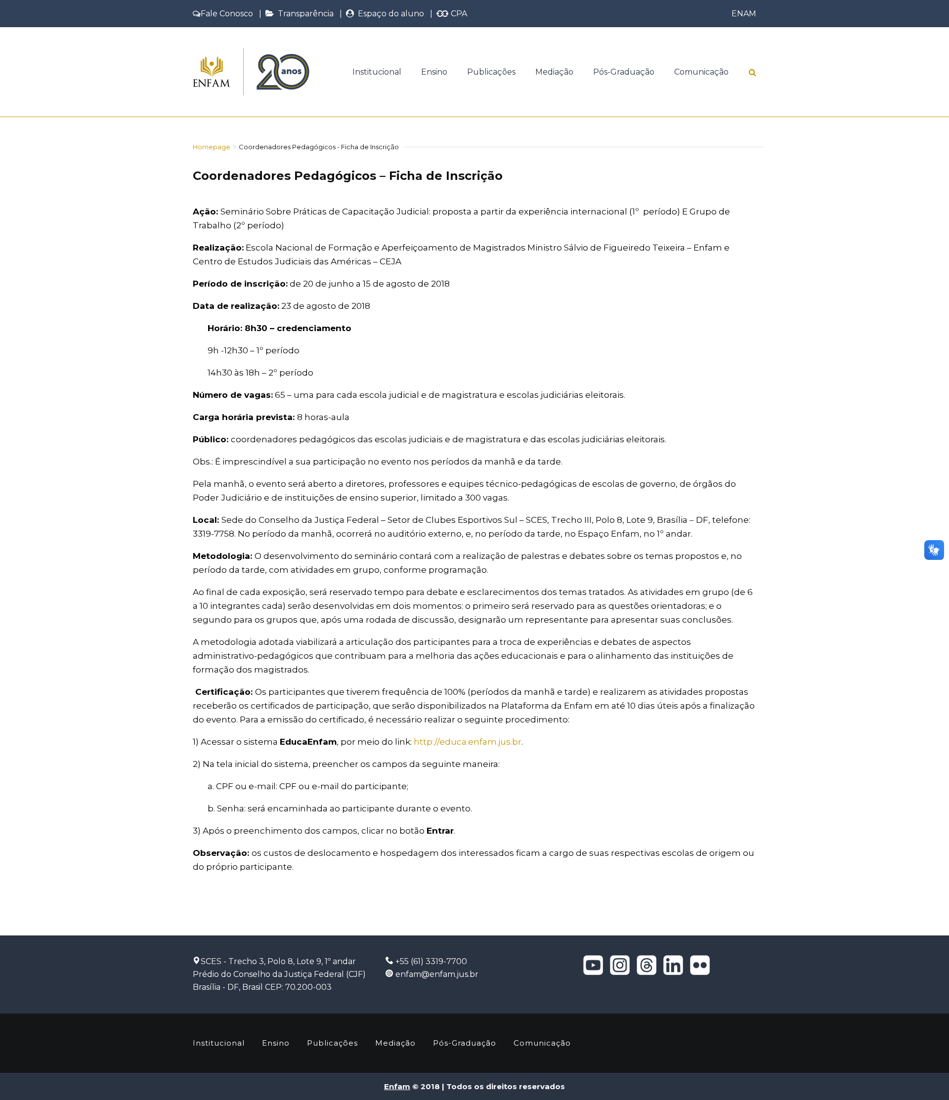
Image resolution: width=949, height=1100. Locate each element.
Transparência (304, 13)
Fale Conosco (227, 13)
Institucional (376, 72)
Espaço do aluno (389, 13)
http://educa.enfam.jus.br (467, 742)
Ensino (434, 72)
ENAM (744, 13)
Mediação (554, 72)
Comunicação (701, 72)
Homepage (211, 147)
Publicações (491, 72)
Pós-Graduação (623, 72)
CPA (458, 13)
